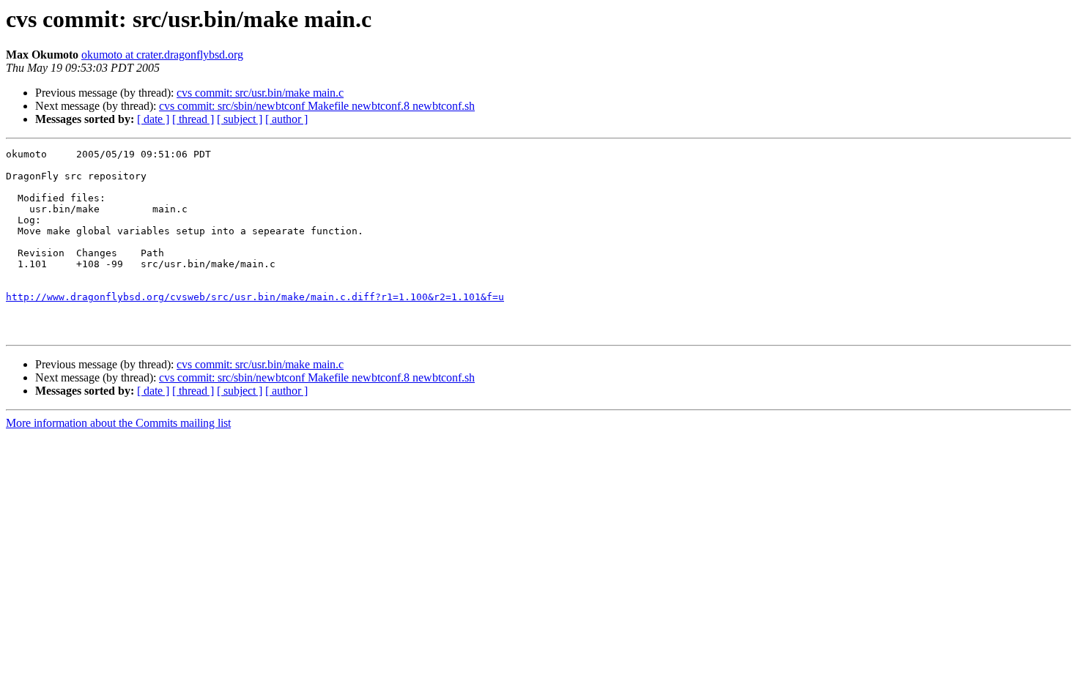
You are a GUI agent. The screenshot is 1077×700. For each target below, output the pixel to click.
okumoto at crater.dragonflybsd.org (162, 54)
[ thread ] (193, 119)
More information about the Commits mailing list (118, 423)
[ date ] (153, 119)
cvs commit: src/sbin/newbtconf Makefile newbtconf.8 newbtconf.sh (317, 106)
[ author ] (286, 119)
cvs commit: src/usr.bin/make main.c (260, 92)
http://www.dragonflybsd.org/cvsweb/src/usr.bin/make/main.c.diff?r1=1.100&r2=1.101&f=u (255, 296)
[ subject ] (239, 119)
